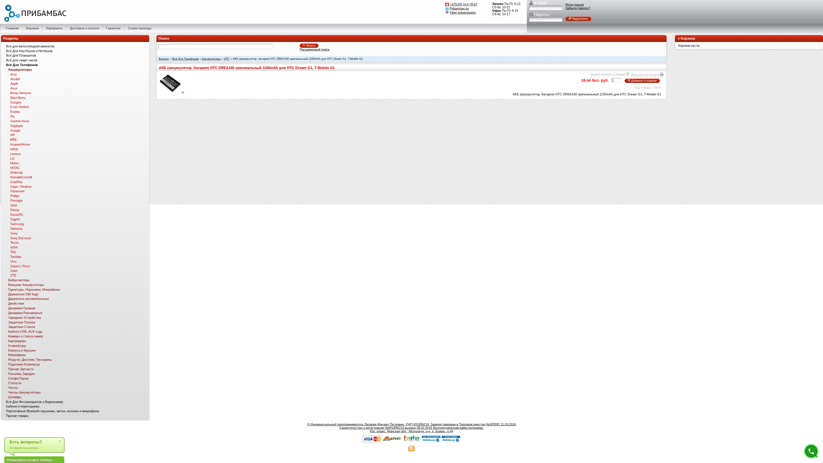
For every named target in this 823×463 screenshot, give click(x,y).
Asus (14, 88)
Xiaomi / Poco (20, 266)
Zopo (13, 270)
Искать (310, 45)
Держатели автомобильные (28, 299)
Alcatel (15, 79)
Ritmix (14, 210)
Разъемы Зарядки (21, 374)
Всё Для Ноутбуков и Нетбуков (29, 51)
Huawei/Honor (20, 144)
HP (12, 135)
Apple (14, 83)
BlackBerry (18, 97)
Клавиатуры (17, 345)
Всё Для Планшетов (21, 55)
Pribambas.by (459, 8)
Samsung (17, 224)
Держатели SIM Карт (23, 294)
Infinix (14, 149)
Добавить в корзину (643, 80)
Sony (14, 233)
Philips (15, 196)
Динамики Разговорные (25, 313)
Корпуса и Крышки (22, 350)
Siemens (16, 228)
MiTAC (15, 168)
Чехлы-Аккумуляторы (24, 392)
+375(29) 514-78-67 (463, 4)
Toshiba (15, 257)
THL (13, 252)
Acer (13, 74)
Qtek (13, 205)
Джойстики (16, 303)
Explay (15, 111)
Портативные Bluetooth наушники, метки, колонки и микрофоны (52, 411)
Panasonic (17, 191)
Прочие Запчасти (21, 369)
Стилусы (14, 383)
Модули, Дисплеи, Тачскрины (30, 359)
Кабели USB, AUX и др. (25, 331)
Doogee (15, 102)
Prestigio (16, 200)
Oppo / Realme (21, 186)
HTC (227, 58)
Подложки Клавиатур (24, 364)
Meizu (14, 163)
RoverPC (16, 214)
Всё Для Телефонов (185, 58)
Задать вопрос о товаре (607, 74)
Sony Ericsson (20, 238)
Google (15, 130)
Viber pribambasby (463, 12)
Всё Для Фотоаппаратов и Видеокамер (34, 402)
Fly (12, 116)
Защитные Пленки (21, 322)
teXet (14, 247)
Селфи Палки (18, 378)
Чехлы (13, 387)
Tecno (14, 242)
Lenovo (15, 154)
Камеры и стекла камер (25, 336)
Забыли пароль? (577, 8)
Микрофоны (17, 355)
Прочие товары (17, 416)
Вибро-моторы (19, 280)
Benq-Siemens (20, 93)
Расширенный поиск (315, 49)
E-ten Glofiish (19, 107)
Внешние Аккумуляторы (26, 285)
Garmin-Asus (19, 121)
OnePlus (16, 182)
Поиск (164, 38)
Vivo (13, 261)
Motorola (16, 172)
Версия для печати (645, 75)
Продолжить (579, 18)
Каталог (164, 58)
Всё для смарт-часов (21, 60)
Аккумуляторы (211, 58)
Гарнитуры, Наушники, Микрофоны (34, 289)
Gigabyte (16, 126)
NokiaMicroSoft (21, 177)
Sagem (15, 219)
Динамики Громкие (21, 308)
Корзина (688, 38)
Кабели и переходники (22, 406)
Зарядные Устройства (24, 317)
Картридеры (17, 341)
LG (12, 158)
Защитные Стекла (21, 327)
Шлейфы (14, 397)
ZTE (13, 275)
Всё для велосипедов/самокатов (30, 46)
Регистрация (574, 4)
